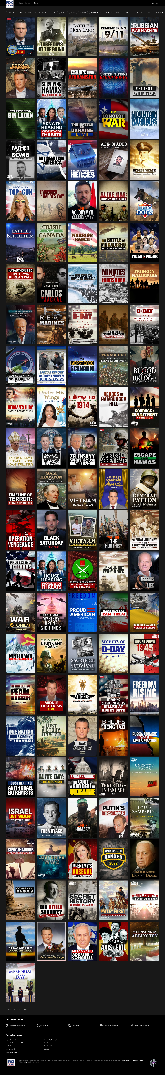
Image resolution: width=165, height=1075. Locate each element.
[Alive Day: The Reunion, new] (51, 796)
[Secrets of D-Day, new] (113, 673)
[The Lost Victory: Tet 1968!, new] (51, 755)
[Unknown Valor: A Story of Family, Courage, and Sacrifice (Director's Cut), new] (144, 796)
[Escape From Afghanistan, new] (82, 97)
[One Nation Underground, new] (20, 755)
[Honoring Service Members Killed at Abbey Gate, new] (113, 714)
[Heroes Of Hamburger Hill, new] (113, 426)
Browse (27, 3)
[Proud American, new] (82, 631)
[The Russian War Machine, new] (144, 56)
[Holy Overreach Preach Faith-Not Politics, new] (20, 467)
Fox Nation (9, 1010)
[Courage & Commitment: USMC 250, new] (144, 426)
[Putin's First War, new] (113, 837)
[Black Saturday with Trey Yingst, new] (51, 549)
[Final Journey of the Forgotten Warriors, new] (144, 549)
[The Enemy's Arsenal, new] (82, 878)
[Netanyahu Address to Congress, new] (82, 960)
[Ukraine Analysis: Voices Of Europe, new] (144, 631)
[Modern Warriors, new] (144, 302)
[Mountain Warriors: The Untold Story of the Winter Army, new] (144, 138)
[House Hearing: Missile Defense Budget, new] (20, 385)
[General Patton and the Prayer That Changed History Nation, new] (144, 508)
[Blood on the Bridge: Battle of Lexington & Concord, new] (144, 385)
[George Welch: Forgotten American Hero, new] (144, 179)
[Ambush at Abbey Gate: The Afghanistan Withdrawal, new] (113, 467)
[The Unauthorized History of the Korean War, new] (20, 302)
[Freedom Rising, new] (144, 714)
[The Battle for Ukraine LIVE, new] (82, 138)
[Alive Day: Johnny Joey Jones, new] (113, 220)
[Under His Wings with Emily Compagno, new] (51, 426)
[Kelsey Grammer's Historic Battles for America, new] (20, 344)
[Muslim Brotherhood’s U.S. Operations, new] (82, 590)
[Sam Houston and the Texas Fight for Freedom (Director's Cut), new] (51, 508)
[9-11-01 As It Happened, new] (144, 97)
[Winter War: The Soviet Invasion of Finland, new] (20, 673)
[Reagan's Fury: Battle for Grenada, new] (20, 426)
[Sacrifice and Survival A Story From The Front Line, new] (82, 673)
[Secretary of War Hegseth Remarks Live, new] (20, 56)
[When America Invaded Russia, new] (82, 302)
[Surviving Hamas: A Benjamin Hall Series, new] (51, 97)
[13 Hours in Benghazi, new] (113, 755)
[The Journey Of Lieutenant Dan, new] (51, 673)
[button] (153, 3)
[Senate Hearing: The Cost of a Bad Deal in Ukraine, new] (82, 796)
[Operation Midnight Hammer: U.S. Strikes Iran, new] (51, 714)
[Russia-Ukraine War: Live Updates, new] (144, 755)
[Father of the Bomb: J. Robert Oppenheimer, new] (20, 179)
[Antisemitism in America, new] (51, 179)
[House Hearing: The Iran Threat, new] (113, 631)
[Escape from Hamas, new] (144, 467)
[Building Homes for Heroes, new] (82, 179)
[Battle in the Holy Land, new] (82, 56)
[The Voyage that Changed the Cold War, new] (51, 837)
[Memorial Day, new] (20, 1002)
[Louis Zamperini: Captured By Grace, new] (144, 837)
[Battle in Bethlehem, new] (20, 261)
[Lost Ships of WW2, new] (51, 878)
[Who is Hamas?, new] (82, 837)
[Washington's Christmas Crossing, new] (51, 960)
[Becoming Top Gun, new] (20, 220)
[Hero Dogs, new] (144, 220)
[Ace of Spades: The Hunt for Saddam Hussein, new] (113, 179)
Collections (36, 3)
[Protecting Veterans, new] (20, 590)
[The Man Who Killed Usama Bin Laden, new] (20, 960)
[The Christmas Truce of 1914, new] (82, 426)
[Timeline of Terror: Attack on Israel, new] (20, 508)
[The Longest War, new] (113, 138)
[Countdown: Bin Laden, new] (20, 138)
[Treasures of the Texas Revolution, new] (113, 385)
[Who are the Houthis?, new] (113, 549)
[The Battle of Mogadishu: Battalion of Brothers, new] (113, 261)
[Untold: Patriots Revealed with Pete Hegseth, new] (20, 97)
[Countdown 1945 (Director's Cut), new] (144, 673)
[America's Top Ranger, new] (113, 878)
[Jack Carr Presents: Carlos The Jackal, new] (51, 302)
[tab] (11, 12)
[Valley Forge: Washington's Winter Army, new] (113, 919)
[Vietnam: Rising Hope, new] (82, 508)
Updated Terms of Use (130, 1060)
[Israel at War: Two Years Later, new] (20, 837)
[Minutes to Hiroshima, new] (113, 302)
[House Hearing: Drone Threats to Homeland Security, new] (51, 631)
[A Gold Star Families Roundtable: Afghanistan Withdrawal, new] (113, 344)
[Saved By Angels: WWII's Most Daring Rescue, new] (82, 714)
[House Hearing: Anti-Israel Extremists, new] (20, 796)
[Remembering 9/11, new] (113, 56)
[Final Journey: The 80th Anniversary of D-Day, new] (144, 919)
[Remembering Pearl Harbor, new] (20, 714)
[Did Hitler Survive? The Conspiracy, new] (51, 919)
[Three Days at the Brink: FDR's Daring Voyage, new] (51, 56)
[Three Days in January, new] (113, 796)
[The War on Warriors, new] (82, 755)
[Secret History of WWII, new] (82, 919)
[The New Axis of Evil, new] (113, 960)
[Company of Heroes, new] (20, 919)
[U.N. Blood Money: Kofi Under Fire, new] (113, 97)
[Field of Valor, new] (144, 261)
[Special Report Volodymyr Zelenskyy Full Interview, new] (51, 385)
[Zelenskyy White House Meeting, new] (82, 467)
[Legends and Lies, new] (144, 590)
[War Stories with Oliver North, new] (20, 631)
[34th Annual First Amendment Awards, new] (113, 508)
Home (21, 3)
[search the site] (153, 3)
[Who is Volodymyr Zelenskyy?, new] (82, 220)
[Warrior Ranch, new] (82, 261)
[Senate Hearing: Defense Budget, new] (51, 467)
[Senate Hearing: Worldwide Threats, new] (51, 138)
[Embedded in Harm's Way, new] (51, 220)
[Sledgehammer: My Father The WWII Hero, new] (20, 878)
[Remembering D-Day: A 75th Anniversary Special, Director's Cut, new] (82, 344)
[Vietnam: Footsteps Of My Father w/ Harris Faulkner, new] (82, 549)
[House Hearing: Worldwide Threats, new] (51, 590)
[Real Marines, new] (51, 344)
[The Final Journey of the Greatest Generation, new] (113, 590)
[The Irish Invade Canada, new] (51, 261)
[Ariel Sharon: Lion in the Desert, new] (144, 878)
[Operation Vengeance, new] (20, 549)
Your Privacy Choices (33, 1062)
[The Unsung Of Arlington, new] (144, 960)
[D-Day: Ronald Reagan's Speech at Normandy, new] (144, 344)
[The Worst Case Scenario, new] (82, 385)
